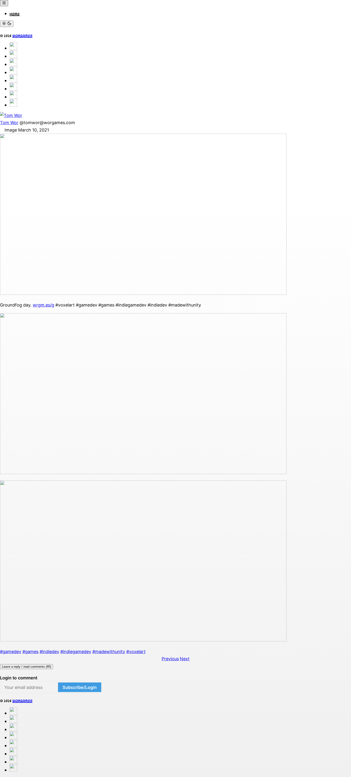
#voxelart (136, 651)
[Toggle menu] (4, 3)
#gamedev (10, 651)
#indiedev (49, 651)
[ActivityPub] (13, 56)
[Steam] (13, 97)
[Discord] (13, 88)
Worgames (22, 35)
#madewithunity (108, 651)
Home (15, 13)
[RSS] (13, 105)
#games (30, 651)
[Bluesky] (13, 64)
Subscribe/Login (80, 687)
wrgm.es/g (43, 304)
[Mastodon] (13, 48)
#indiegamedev (75, 651)
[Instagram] (13, 80)
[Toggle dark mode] (6, 24)
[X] (13, 72)
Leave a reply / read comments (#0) (26, 666)
